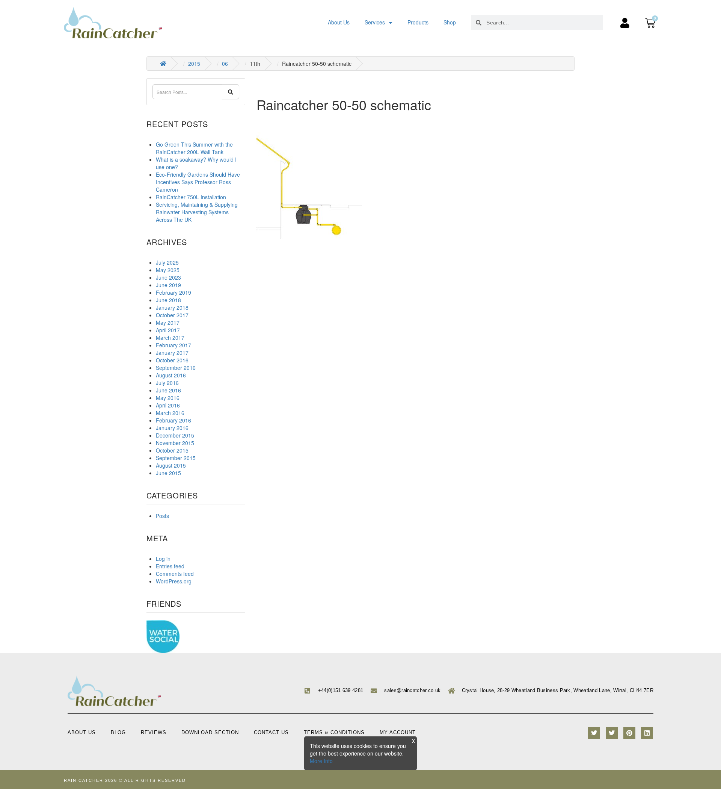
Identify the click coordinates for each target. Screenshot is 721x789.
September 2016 (176, 367)
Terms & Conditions (334, 732)
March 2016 (170, 412)
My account (398, 732)
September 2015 (176, 458)
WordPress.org (174, 581)
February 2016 (173, 420)
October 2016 (172, 360)
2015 (194, 63)
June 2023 (168, 277)
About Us (82, 732)
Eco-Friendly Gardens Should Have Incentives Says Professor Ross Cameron (198, 182)
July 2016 (167, 382)
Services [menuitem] (375, 22)
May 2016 (167, 397)
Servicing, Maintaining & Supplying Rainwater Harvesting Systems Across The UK (197, 212)
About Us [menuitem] (339, 22)
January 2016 (172, 428)
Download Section (210, 732)
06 (225, 63)
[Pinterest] (629, 733)
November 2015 (175, 443)
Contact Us (271, 732)
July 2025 (167, 262)
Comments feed (175, 573)
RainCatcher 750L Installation (191, 197)
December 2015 (175, 435)
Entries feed (170, 566)
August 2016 (171, 375)
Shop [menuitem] (449, 22)
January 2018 (172, 307)
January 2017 (172, 352)
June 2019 (168, 285)
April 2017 (168, 330)
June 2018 (168, 300)
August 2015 (171, 465)
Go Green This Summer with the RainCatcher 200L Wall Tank (194, 148)
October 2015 (172, 450)
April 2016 (168, 405)
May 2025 (167, 270)
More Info (321, 761)
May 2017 (167, 322)
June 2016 (168, 390)
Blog (118, 732)
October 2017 (172, 315)
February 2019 (173, 292)
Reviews (153, 732)
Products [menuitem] (417, 22)
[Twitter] (594, 733)
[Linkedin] (647, 733)
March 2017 (170, 337)
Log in (163, 558)
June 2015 (168, 473)
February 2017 (173, 345)
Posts (162, 515)
